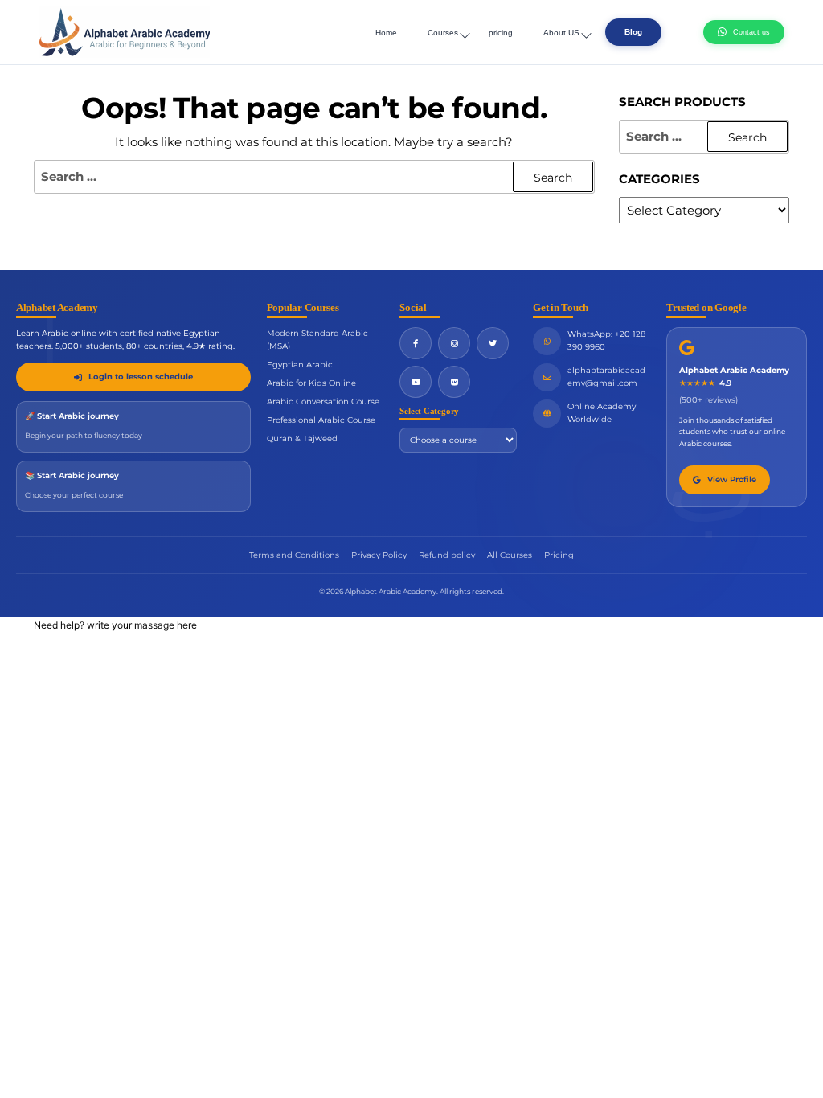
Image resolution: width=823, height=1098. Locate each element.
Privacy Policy (379, 555)
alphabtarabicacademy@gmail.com (606, 376)
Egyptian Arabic (300, 364)
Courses (443, 32)
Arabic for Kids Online (311, 383)
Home (386, 32)
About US (561, 32)
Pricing (559, 555)
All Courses (509, 555)
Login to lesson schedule (140, 376)
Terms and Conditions (294, 555)
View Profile (731, 479)
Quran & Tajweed (302, 438)
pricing (501, 32)
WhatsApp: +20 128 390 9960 (606, 340)
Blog (633, 31)
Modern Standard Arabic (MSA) (317, 339)
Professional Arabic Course (321, 420)
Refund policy (447, 555)
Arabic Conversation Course (323, 401)
